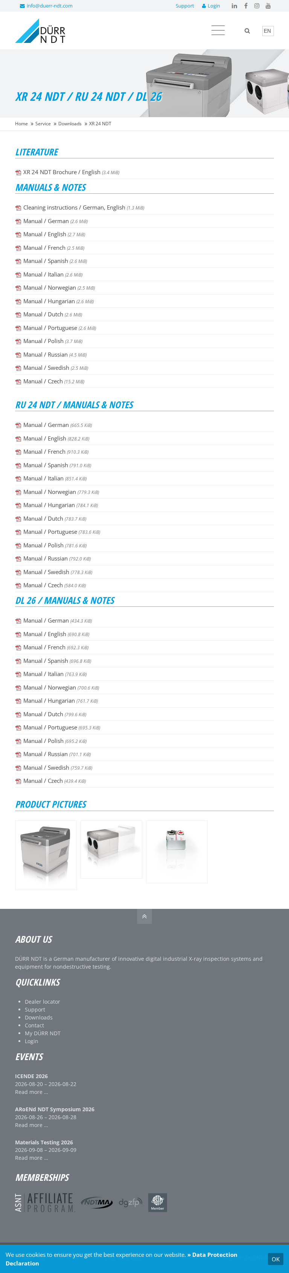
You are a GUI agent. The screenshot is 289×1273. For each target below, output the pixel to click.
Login (214, 5)
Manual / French (53, 247)
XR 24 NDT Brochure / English (71, 172)
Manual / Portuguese (59, 327)
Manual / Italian (52, 274)
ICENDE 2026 (31, 1076)
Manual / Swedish (55, 367)
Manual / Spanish (55, 260)
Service (43, 123)
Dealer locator (42, 1001)
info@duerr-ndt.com (50, 5)
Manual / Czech (53, 381)
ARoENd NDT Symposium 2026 (54, 1109)
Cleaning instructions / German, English (83, 207)
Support (185, 5)
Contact (34, 1025)
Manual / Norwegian (59, 287)
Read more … (31, 1091)
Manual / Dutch (52, 314)
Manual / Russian (55, 354)
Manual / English (54, 234)
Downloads (70, 123)
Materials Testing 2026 (44, 1142)
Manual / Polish (52, 341)
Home (21, 123)
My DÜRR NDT (43, 1033)
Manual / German (55, 221)
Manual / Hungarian (58, 301)
